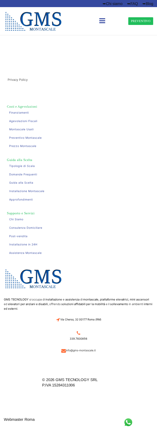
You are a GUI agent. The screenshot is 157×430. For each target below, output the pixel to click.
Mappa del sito (58, 397)
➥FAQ (132, 4)
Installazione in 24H (23, 244)
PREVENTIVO (140, 21)
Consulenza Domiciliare (25, 227)
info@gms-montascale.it (81, 350)
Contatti (58, 401)
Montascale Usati (21, 129)
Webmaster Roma (19, 419)
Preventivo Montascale (25, 137)
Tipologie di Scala (22, 166)
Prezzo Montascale (22, 146)
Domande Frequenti (23, 174)
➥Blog (147, 4)
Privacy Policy (18, 80)
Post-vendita (18, 236)
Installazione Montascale (26, 191)
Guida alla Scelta (21, 182)
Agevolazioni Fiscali (23, 121)
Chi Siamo (16, 219)
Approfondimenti (21, 199)
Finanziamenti (19, 112)
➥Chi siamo (113, 4)
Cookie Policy (26, 382)
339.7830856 (78, 338)
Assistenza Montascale (25, 252)
